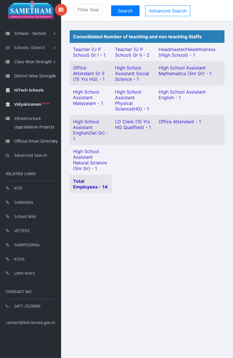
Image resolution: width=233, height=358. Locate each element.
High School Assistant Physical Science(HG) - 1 (132, 100)
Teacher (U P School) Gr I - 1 (89, 52)
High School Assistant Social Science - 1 (132, 73)
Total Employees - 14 (90, 184)
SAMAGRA (23, 202)
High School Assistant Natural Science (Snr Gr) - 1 (90, 160)
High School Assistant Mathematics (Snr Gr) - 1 (185, 70)
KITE (18, 188)
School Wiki (25, 216)
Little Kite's (24, 273)
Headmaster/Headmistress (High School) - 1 (187, 52)
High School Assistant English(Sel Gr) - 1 (90, 130)
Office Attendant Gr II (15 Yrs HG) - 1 (89, 73)
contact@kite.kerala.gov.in (30, 322)
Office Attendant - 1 (180, 121)
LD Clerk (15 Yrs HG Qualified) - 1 (133, 124)
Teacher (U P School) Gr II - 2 (132, 52)
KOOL (19, 259)
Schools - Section (30, 33)
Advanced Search (30, 155)
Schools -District (29, 47)
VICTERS (22, 230)
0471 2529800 (27, 306)
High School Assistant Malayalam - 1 (88, 97)
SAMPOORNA (26, 244)
